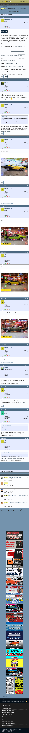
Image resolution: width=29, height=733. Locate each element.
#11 (27, 386)
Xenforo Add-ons (7, 731)
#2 (27, 79)
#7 (27, 252)
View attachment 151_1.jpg (7, 362)
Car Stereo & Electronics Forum (9, 723)
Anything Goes (12, 491)
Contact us (4, 701)
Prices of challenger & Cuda (9, 489)
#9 (27, 344)
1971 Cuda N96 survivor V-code (14, 477)
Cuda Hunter (6, 498)
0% (8, 26)
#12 (27, 409)
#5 (27, 185)
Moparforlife (6, 485)
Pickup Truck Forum (7, 708)
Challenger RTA (6, 491)
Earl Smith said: (4, 452)
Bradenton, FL (26, 418)
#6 (27, 206)
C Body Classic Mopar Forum (8, 714)
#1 (27, 17)
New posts (3, 4)
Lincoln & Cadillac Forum (8, 721)
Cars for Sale (12, 478)
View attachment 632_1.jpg (7, 203)
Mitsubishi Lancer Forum (8, 725)
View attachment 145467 (6, 429)
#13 (27, 438)
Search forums (15, 4)
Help (20, 701)
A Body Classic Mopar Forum (8, 710)
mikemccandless (12, 11)
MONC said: (4, 116)
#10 (27, 365)
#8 (27, 298)
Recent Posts (8, 4)
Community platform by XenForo (11, 729)
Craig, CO (26, 374)
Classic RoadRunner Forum (8, 719)
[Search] (26, 1)
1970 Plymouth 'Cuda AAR (12, 63)
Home (23, 701)
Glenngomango (6, 478)
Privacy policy (16, 701)
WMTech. (12, 730)
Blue (3, 699)
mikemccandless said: (6, 425)
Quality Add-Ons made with (6, 730)
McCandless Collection (6, 131)
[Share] (26, 17)
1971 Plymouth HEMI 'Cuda (17, 51)
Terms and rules (10, 701)
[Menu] (2, 1)
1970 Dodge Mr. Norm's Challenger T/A (14, 66)
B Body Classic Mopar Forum (8, 712)
